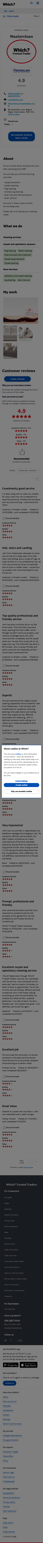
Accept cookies (22, 785)
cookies (18, 754)
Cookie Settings (21, 781)
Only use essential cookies (21, 791)
